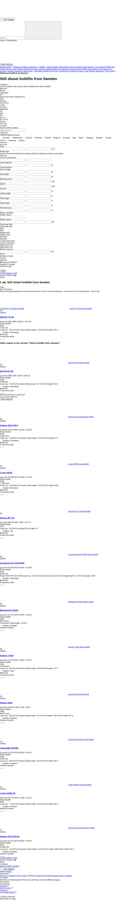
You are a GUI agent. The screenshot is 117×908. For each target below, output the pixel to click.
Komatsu (79, 71)
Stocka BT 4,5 (7, 518)
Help (10, 866)
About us (3, 866)
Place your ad (6, 399)
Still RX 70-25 (7, 317)
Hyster (55, 71)
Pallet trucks (27, 71)
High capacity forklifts (42, 69)
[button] (58, 52)
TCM (106, 71)
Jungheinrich (64, 71)
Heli (51, 71)
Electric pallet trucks (25, 69)
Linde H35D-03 (7, 793)
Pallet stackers (88, 67)
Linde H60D (6, 472)
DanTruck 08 (6, 371)
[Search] (43, 30)
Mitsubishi (100, 71)
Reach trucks (11, 69)
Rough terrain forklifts (78, 69)
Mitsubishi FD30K (9, 610)
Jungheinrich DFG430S (12, 563)
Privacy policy (22, 876)
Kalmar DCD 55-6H (9, 836)
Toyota (111, 71)
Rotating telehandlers (60, 69)
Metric (9, 872)
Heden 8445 (6, 703)
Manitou (92, 71)
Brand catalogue (65, 876)
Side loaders (92, 69)
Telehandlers (64, 67)
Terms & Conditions (8, 876)
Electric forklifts (76, 67)
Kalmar (73, 71)
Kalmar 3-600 (7, 655)
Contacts (15, 866)
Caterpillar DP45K (9, 748)
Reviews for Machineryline (47, 876)
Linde (86, 71)
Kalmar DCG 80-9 (9, 425)
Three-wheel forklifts (103, 67)
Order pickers (103, 69)
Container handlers (14, 71)
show (3, 271)
